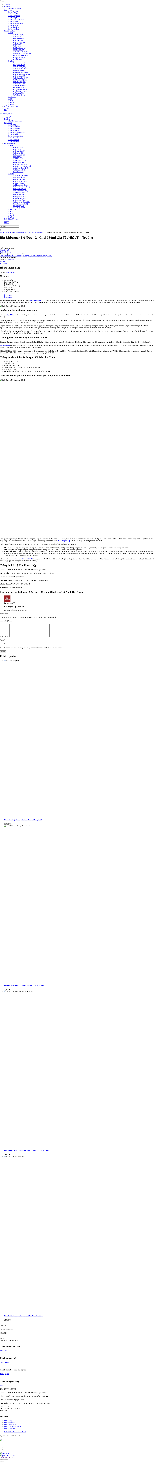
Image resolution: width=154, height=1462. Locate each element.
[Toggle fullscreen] (5, 1459)
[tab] (79, 295)
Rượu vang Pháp (14, 14)
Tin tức (6, 108)
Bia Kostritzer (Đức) (19, 76)
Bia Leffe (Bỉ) (17, 44)
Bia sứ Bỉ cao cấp (18, 59)
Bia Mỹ (10, 99)
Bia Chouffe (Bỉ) (18, 35)
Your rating (3, 621)
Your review (4, 636)
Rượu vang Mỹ (13, 21)
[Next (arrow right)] (3, 1461)
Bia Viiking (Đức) (19, 95)
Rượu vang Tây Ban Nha (16, 19)
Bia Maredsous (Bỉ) (19, 48)
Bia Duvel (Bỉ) (17, 36)
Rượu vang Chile (14, 16)
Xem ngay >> (4, 1350)
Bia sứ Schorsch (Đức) (20, 91)
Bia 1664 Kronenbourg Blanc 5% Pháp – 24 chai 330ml (24, 985)
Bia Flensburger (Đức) (20, 72)
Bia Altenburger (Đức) (20, 63)
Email (2, 644)
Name (2, 640)
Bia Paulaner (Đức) (19, 84)
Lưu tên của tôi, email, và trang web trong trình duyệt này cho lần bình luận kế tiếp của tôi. (33, 648)
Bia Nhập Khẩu (9, 31)
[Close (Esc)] (1, 1459)
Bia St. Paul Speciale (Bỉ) (21, 55)
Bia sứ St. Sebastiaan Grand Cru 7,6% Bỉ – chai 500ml (23, 1316)
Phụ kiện (7, 6)
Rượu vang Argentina (15, 23)
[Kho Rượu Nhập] (6, 113)
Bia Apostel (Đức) (19, 65)
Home (2, 232)
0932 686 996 (10, 272)
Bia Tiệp (11, 104)
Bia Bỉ (10, 33)
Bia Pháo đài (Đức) (19, 85)
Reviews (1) (8, 297)
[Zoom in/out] (7, 1459)
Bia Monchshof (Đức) (20, 80)
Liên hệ (6, 110)
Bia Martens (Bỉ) (18, 50)
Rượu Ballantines (14, 25)
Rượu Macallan (13, 29)
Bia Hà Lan (12, 97)
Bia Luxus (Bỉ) (18, 46)
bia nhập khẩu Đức (36, 300)
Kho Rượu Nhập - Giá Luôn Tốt (15, 1432)
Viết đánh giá (4, 250)
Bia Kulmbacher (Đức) (20, 78)
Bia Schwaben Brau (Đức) (21, 89)
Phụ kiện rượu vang (14, 8)
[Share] (3, 1459)
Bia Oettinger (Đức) (19, 82)
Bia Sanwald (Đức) (19, 87)
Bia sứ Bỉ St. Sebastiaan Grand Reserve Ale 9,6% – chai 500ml (26, 1150)
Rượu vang (8, 10)
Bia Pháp (11, 102)
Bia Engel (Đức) (18, 70)
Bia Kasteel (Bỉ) (18, 40)
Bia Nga (11, 100)
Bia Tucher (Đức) (18, 93)
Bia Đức (11, 61)
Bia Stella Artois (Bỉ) (19, 57)
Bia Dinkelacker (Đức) (20, 68)
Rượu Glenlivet (13, 27)
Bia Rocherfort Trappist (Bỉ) (22, 53)
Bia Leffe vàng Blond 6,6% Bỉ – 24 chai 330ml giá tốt (23, 820)
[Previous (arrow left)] (1, 1461)
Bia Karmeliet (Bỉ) (19, 38)
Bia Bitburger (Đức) (19, 67)
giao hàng (11, 259)
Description (8, 295)
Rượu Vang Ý (13, 12)
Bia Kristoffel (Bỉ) (19, 42)
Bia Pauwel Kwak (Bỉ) (20, 51)
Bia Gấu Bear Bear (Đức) (21, 74)
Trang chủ (7, 4)
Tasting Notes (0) (5, 252)
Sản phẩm (8, 232)
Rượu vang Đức (13, 18)
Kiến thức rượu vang (11, 106)
